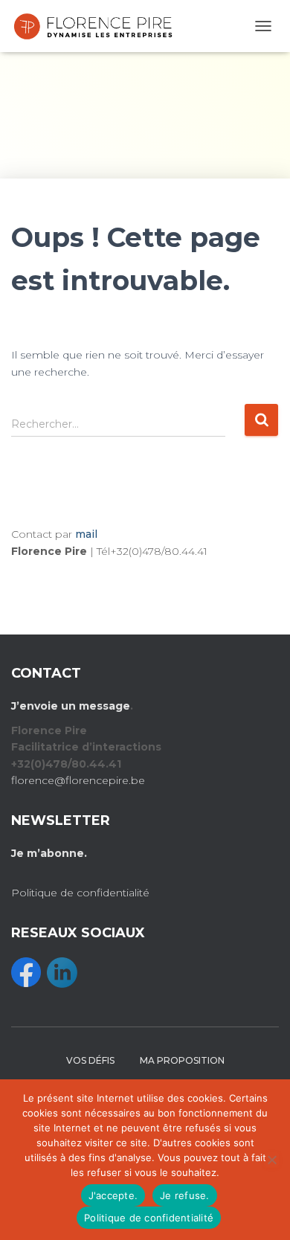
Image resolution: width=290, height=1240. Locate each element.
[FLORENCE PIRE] (98, 26)
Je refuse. (185, 1195)
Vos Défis (90, 1060)
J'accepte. (113, 1195)
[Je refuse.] (271, 1159)
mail (86, 534)
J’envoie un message (70, 706)
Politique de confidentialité (80, 892)
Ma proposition (182, 1060)
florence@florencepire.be (78, 780)
